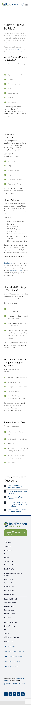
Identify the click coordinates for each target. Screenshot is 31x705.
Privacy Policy (8, 683)
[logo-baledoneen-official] (10, 4)
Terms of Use (16, 683)
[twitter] (10, 694)
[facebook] (6, 694)
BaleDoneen (8, 263)
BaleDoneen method (16, 270)
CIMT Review (13, 666)
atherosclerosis (14, 49)
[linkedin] (23, 694)
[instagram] (14, 694)
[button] (16, 486)
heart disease (21, 52)
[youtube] (18, 694)
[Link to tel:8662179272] (23, 5)
